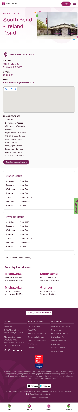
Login (66, 3)
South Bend (49, 273)
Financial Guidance (59, 334)
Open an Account (58, 341)
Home (5, 13)
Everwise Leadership (37, 334)
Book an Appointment (60, 326)
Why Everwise (34, 326)
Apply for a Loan (58, 344)
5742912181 (8, 75)
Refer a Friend (57, 351)
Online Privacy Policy (14, 391)
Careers (31, 348)
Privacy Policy (29, 391)
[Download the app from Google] (45, 386)
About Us (32, 330)
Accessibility (43, 398)
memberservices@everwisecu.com (19, 82)
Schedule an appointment (16, 162)
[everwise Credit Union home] (9, 3)
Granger (46, 287)
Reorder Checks (58, 348)
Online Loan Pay (58, 337)
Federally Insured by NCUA (60, 391)
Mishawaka (13, 273)
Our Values (32, 344)
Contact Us (56, 330)
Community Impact (36, 337)
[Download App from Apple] (33, 386)
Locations (15, 13)
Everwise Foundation (37, 341)
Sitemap (33, 398)
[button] (76, 206)
